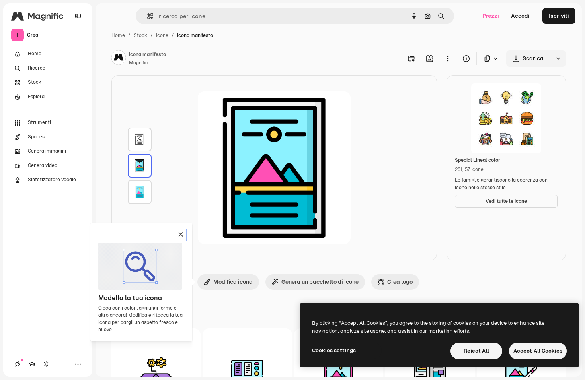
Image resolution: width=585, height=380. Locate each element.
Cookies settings (334, 350)
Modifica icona (233, 281)
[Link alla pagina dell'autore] (118, 58)
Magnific (138, 63)
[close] (180, 235)
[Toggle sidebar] (78, 16)
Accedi (520, 15)
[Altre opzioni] (448, 58)
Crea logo (400, 281)
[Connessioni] (17, 364)
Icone (162, 35)
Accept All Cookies (537, 350)
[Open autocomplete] (147, 16)
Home (118, 35)
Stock (140, 35)
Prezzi (490, 15)
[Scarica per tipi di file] (491, 58)
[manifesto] (140, 139)
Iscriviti (559, 15)
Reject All (476, 350)
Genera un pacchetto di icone (320, 281)
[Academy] (31, 364)
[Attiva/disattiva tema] (46, 364)
